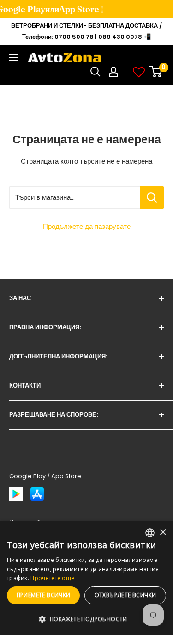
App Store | (75, 9)
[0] (156, 71)
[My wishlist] (138, 71)
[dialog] (86, 578)
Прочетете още (52, 578)
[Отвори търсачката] (95, 72)
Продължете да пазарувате (87, 226)
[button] (86, 619)
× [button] (162, 532)
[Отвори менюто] (13, 57)
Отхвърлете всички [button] (125, 595)
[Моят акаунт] (113, 72)
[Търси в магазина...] (152, 197)
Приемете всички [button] (44, 595)
